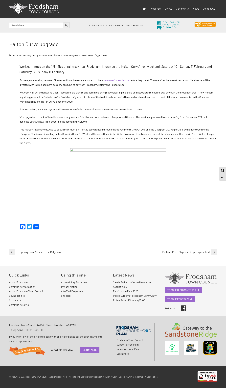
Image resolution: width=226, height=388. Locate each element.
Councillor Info (96, 25)
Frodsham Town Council (37, 376)
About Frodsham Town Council (26, 291)
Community (182, 8)
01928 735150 (34, 330)
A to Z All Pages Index (73, 291)
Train (104, 55)
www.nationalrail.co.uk (116, 80)
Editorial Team (45, 55)
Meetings (155, 8)
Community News (71, 55)
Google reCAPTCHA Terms (131, 376)
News (196, 8)
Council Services (114, 25)
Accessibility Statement (74, 282)
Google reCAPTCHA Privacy (104, 376)
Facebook (181, 305)
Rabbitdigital (85, 376)
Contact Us (209, 8)
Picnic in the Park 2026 (125, 291)
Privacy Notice (69, 286)
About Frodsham (134, 25)
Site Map (66, 295)
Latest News (87, 55)
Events (168, 8)
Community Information (22, 286)
